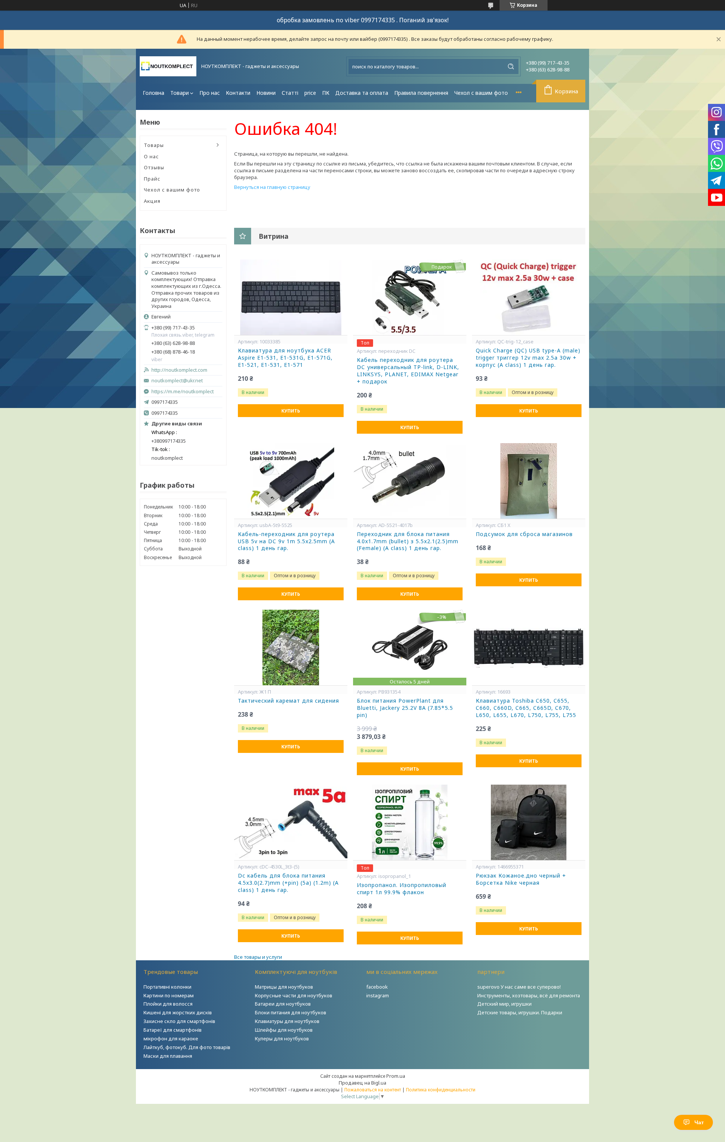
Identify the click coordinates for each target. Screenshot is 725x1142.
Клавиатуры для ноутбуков (287, 1021)
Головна (153, 92)
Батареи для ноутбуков (283, 1003)
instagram (377, 995)
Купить (290, 411)
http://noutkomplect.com (179, 370)
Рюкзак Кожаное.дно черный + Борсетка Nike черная (521, 879)
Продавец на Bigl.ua (362, 1082)
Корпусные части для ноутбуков (293, 995)
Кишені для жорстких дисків (177, 1012)
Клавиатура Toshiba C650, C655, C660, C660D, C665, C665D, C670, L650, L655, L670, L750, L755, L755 (526, 708)
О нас (151, 156)
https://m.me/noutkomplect (182, 391)
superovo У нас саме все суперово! (519, 986)
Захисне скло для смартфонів (179, 1021)
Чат (699, 1122)
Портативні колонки (167, 986)
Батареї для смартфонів (172, 1029)
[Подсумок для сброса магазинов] (528, 481)
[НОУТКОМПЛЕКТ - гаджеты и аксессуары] (168, 66)
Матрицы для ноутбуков (284, 986)
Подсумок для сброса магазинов (524, 534)
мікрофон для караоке (170, 1038)
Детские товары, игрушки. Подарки (519, 1012)
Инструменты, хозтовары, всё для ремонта (528, 995)
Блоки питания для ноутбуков (290, 1012)
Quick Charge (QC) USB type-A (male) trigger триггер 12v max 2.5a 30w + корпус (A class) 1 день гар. (528, 357)
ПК (325, 92)
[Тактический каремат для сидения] (290, 647)
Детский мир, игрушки (504, 1003)
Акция (152, 201)
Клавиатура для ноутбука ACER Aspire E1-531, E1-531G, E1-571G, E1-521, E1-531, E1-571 (285, 357)
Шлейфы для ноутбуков (284, 1029)
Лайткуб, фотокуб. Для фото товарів (186, 1047)
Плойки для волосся (168, 1003)
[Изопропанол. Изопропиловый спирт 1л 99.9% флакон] (409, 822)
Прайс (152, 178)
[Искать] (510, 66)
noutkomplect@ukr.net (177, 380)
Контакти (238, 92)
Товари (179, 92)
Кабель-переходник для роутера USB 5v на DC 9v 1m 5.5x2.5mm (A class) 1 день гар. (286, 541)
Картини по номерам (168, 995)
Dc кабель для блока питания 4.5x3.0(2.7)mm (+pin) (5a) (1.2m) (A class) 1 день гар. (288, 882)
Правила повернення (421, 92)
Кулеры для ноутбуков (282, 1038)
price (310, 92)
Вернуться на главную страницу (272, 187)
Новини (266, 92)
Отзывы (154, 167)
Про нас (209, 92)
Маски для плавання (167, 1055)
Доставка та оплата (361, 92)
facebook (377, 986)
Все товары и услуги (258, 956)
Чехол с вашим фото (481, 92)
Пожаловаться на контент (372, 1089)
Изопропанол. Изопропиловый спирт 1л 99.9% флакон (401, 889)
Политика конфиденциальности (440, 1089)
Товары (154, 145)
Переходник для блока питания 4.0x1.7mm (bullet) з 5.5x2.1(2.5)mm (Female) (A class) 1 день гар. (407, 541)
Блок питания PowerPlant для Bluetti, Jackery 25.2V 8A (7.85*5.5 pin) (405, 708)
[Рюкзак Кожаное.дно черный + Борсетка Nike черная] (528, 822)
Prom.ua (395, 1075)
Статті (290, 92)
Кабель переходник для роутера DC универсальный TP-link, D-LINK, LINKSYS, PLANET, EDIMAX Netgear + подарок (408, 371)
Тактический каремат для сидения (288, 700)
